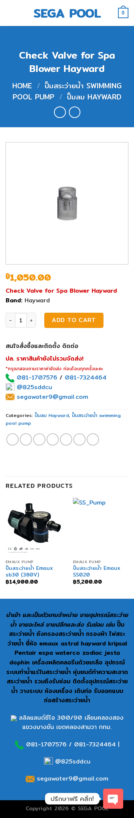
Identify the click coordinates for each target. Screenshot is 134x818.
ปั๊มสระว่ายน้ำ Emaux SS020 (96, 571)
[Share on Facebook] (26, 439)
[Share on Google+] (79, 439)
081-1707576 (37, 377)
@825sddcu (33, 387)
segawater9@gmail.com (51, 396)
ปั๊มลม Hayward (94, 96)
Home (22, 85)
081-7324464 (85, 377)
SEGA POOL (67, 13)
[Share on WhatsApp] (12, 439)
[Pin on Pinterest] (66, 439)
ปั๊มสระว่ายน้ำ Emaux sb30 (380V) (29, 571)
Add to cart (74, 320)
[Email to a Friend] (53, 439)
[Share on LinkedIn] (93, 439)
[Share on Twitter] (39, 439)
